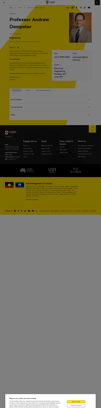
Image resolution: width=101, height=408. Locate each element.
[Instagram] (81, 7)
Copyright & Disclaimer (67, 211)
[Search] (97, 2)
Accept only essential (76, 405)
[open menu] (3, 2)
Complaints (93, 211)
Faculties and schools (84, 148)
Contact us (26, 145)
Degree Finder (45, 148)
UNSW (10, 7)
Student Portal (45, 151)
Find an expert (27, 148)
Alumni (25, 156)
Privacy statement (55, 211)
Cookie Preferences (44, 211)
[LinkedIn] (72, 7)
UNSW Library (81, 156)
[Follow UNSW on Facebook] (18, 211)
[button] (92, 129)
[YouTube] (89, 7)
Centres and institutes (85, 154)
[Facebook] (76, 7)
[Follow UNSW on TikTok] (25, 211)
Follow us (9, 211)
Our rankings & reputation (86, 145)
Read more (12, 79)
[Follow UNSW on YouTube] (29, 211)
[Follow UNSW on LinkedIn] (15, 211)
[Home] (50, 2)
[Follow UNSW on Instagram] (21, 211)
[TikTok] (85, 7)
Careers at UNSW (28, 151)
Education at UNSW (28, 154)
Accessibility (77, 211)
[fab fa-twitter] (18, 47)
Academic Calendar (46, 154)
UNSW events (63, 149)
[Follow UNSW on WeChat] (33, 211)
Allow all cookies (76, 401)
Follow (68, 7)
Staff (20, 7)
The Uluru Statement (32, 199)
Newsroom (62, 147)
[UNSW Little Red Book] (37, 211)
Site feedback (85, 211)
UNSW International (47, 145)
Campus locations (83, 151)
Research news (64, 152)
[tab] (16, 90)
